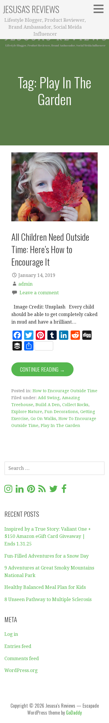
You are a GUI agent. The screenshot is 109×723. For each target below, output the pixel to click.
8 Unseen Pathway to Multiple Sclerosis (48, 599)
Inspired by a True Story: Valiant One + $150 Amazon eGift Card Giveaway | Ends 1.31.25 (47, 536)
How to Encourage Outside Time (65, 390)
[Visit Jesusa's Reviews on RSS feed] (42, 490)
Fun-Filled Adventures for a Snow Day (46, 556)
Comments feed (21, 658)
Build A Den (47, 404)
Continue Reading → (42, 369)
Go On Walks (43, 418)
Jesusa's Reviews (31, 9)
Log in (11, 634)
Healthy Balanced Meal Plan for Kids (45, 587)
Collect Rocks (75, 404)
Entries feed (17, 646)
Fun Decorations (61, 411)
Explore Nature (26, 411)
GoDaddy (74, 712)
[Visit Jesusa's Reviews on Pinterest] (31, 490)
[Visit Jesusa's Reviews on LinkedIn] (20, 490)
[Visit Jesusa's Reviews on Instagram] (8, 490)
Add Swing (49, 397)
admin (25, 284)
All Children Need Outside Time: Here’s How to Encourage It (50, 249)
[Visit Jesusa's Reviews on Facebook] (64, 490)
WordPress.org (20, 670)
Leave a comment (39, 292)
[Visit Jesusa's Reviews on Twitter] (53, 490)
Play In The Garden (60, 425)
